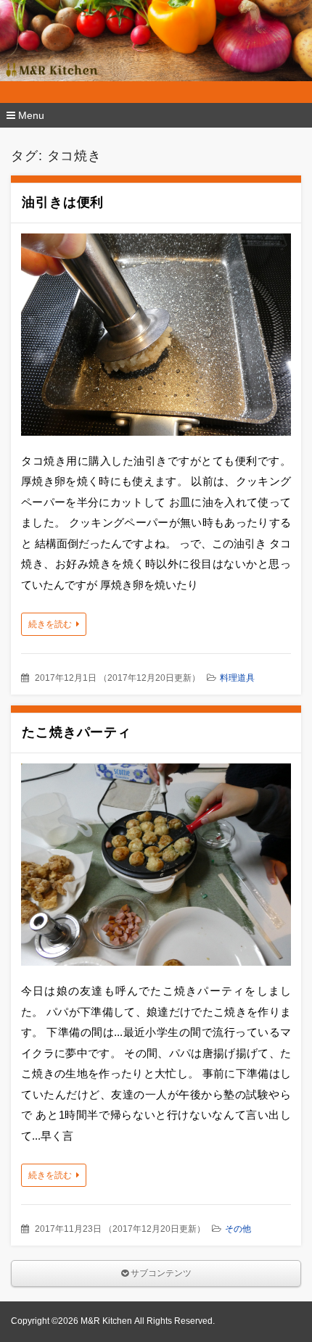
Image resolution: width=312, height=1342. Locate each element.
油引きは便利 (63, 202)
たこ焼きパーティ (76, 732)
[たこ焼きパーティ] (156, 868)
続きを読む (50, 624)
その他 (238, 1229)
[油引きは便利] (156, 338)
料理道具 (237, 678)
